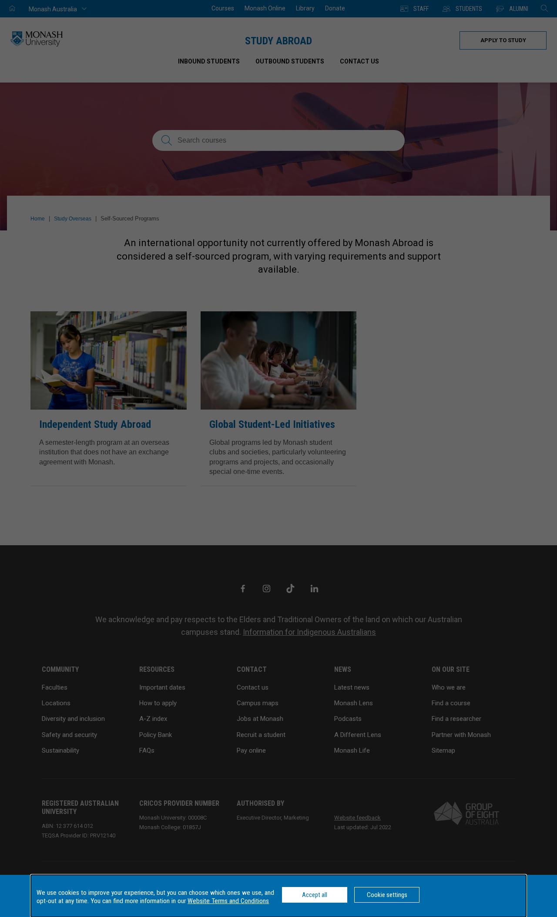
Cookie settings (387, 895)
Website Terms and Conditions (228, 901)
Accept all (314, 895)
